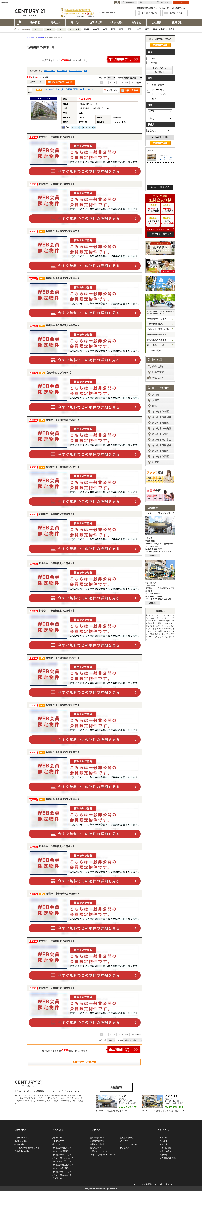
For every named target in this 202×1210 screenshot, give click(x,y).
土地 (85, 71)
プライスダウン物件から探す (26, 1148)
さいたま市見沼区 (161, 445)
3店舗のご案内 (149, 13)
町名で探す (158, 372)
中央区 (96, 29)
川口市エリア (58, 1138)
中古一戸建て (62, 71)
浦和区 (86, 29)
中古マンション (75, 71)
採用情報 (177, 22)
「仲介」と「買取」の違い (158, 329)
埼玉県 (154, 58)
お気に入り (147, 2)
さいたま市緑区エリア (62, 1155)
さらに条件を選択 (161, 137)
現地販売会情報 (126, 1138)
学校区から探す (21, 1141)
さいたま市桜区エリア (62, 1172)
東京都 (154, 62)
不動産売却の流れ (155, 324)
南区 (105, 29)
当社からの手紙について (100, 1144)
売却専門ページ (97, 1138)
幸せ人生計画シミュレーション (103, 1155)
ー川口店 (163, 1144)
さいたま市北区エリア (62, 1161)
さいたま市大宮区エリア (62, 1165)
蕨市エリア (57, 1144)
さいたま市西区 (160, 456)
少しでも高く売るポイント (158, 340)
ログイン (181, 2)
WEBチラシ (125, 1141)
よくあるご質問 (154, 350)
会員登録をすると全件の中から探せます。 (66, 60)
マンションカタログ (128, 1144)
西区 (121, 29)
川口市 (37, 29)
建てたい (75, 22)
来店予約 (164, 2)
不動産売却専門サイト (156, 318)
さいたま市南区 (160, 411)
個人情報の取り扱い (168, 1158)
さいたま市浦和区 (161, 417)
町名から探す (20, 1144)
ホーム (19, 24)
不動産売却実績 (97, 1141)
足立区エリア (58, 1178)
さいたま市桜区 (160, 451)
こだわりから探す (22, 1138)
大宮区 (138, 29)
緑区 (147, 29)
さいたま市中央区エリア (62, 1158)
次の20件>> (136, 83)
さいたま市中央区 (161, 428)
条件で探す (158, 366)
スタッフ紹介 (116, 22)
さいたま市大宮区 (161, 439)
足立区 (171, 29)
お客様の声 (96, 22)
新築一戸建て (49, 71)
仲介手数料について (155, 345)
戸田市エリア (58, 1141)
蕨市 (61, 29)
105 (126, 83)
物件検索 (35, 22)
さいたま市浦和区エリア (62, 1151)
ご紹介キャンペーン (99, 1151)
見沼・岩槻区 (159, 29)
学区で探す (158, 377)
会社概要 (156, 22)
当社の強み (164, 1138)
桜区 (113, 29)
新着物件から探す (22, 1151)
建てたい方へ (96, 1148)
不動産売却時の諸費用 (156, 334)
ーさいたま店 (165, 1148)
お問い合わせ (176, 13)
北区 (129, 29)
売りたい (55, 22)
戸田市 (50, 29)
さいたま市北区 (160, 434)
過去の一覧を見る (160, 187)
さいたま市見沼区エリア (62, 1168)
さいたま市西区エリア (62, 1175)
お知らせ (136, 22)
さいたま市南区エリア (62, 1148)
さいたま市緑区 (160, 423)
